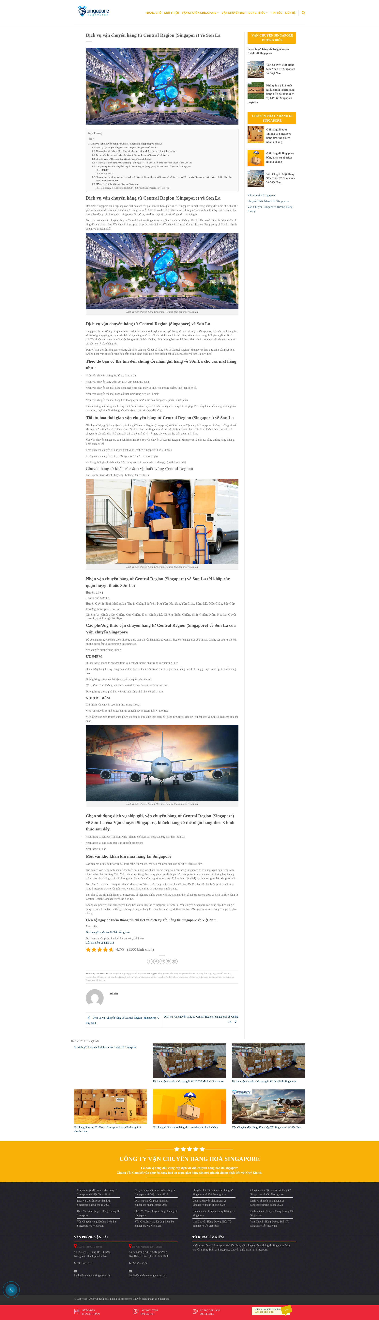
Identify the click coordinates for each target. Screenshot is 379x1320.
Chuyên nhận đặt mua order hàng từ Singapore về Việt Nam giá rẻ (97, 1192)
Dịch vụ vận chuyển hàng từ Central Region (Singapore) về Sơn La (126, 143)
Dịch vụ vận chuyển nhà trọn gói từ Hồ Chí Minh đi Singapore (188, 1081)
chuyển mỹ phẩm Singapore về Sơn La (142, 977)
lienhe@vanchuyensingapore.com (92, 1275)
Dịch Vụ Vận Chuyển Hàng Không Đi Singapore (98, 1213)
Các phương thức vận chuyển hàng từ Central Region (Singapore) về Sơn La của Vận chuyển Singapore (143, 166)
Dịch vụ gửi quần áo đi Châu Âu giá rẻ (108, 932)
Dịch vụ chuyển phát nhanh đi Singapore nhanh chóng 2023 (94, 1202)
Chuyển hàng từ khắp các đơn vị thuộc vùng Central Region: (124, 159)
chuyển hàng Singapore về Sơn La (215, 973)
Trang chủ (153, 12)
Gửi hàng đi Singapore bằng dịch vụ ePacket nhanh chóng (280, 157)
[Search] (303, 13)
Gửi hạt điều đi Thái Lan (100, 942)
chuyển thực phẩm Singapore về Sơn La (179, 977)
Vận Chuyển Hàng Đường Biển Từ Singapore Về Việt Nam (96, 1223)
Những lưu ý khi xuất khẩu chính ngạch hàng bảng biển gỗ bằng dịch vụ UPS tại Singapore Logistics (271, 94)
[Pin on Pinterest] (168, 961)
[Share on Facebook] (150, 961)
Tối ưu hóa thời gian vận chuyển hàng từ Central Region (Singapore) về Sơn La (132, 155)
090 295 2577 (139, 1263)
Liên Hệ (290, 12)
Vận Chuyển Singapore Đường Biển (272, 38)
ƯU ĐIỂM (105, 170)
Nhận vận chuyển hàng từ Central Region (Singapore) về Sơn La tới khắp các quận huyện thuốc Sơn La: (144, 162)
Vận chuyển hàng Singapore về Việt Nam (127, 973)
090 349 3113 (84, 1263)
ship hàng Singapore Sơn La (212, 977)
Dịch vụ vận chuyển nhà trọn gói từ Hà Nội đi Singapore (264, 1081)
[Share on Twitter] (156, 961)
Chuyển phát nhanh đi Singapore (249, 1249)
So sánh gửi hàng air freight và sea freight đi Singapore (105, 1047)
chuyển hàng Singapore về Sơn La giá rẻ (104, 977)
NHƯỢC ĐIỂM (107, 174)
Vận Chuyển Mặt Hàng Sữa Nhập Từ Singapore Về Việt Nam (280, 69)
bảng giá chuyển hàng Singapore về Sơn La (178, 973)
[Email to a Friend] (162, 961)
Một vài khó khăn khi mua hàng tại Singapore (117, 184)
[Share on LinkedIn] (175, 961)
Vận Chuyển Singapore (199, 12)
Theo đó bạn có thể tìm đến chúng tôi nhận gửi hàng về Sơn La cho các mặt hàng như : (136, 151)
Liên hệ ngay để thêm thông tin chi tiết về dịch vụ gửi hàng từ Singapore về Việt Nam (135, 188)
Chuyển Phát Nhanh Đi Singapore (272, 118)
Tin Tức (276, 12)
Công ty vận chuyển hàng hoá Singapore (189, 1159)
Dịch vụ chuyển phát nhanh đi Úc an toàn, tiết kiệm (115, 938)
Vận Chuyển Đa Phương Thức (243, 12)
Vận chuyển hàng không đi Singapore (263, 1245)
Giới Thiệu (171, 12)
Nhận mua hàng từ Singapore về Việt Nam (216, 1245)
